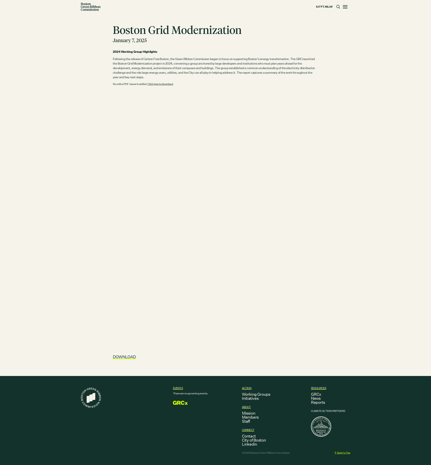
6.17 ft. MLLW (324, 6)
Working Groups (256, 394)
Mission (248, 413)
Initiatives (250, 398)
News (316, 398)
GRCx (316, 394)
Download (124, 356)
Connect (248, 429)
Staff (246, 421)
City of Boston (254, 440)
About (246, 407)
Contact (249, 436)
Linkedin (249, 444)
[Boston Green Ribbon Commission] (91, 7)
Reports (318, 402)
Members (250, 417)
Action (246, 388)
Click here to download (160, 84)
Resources (318, 388)
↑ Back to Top (342, 453)
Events (178, 388)
